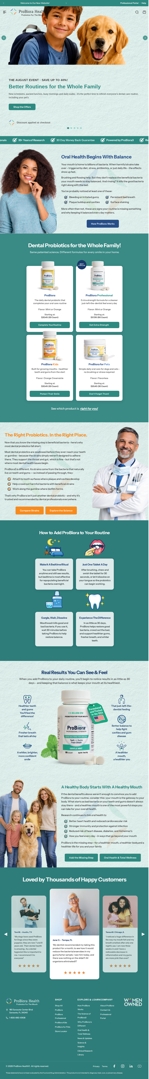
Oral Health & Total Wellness (118, 863)
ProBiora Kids (61, 1028)
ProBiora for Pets (62, 1032)
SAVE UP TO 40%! (46, 1)
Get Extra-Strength (98, 325)
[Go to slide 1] (67, 128)
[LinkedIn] (129, 1071)
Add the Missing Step (80, 863)
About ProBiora (106, 1011)
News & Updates (84, 1043)
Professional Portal (127, 3)
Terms (102, 1072)
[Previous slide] (3, 37)
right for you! (88, 408)
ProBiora (59, 1015)
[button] (3, 3)
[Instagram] (120, 1071)
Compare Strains (29, 515)
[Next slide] (143, 37)
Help (141, 3)
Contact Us (105, 1015)
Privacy (94, 1072)
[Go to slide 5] (80, 128)
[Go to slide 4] (77, 128)
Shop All (58, 1011)
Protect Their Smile (48, 394)
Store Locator (61, 1036)
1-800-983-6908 (17, 1023)
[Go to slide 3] (73, 128)
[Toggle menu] (4, 12)
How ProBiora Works (101, 223)
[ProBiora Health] (28, 12)
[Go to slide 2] (70, 128)
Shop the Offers (22, 106)
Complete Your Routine (48, 325)
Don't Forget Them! (98, 394)
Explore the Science (60, 515)
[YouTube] (137, 1071)
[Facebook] (112, 1071)
